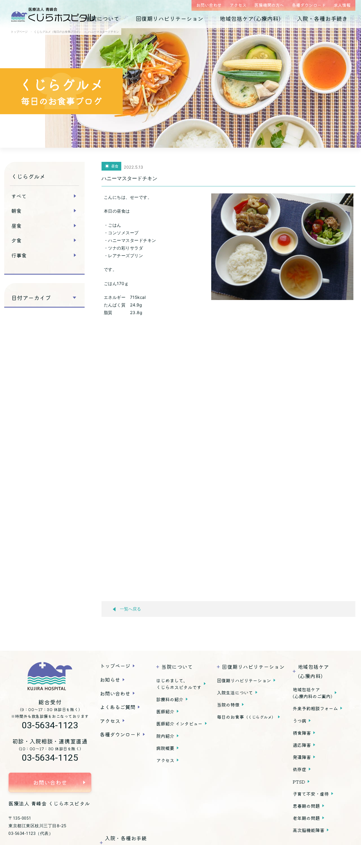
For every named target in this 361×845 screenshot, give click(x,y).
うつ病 (299, 720)
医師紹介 (165, 711)
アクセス (238, 5)
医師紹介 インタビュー (179, 723)
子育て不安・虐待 (311, 793)
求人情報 (342, 5)
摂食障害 (302, 732)
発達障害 (302, 757)
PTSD (299, 781)
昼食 (16, 225)
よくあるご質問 (117, 707)
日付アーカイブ (31, 297)
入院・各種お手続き (322, 18)
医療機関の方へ (269, 5)
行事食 (19, 255)
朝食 (16, 210)
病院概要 (165, 748)
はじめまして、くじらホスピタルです (178, 683)
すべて (19, 196)
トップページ (115, 665)
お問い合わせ (209, 5)
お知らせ (110, 679)
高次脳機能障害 (308, 830)
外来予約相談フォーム (315, 708)
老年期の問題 (306, 818)
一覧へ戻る (130, 609)
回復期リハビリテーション (169, 18)
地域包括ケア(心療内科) (250, 18)
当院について (102, 18)
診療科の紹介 (169, 699)
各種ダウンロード (309, 5)
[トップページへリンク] (50, 676)
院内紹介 (165, 736)
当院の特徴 (228, 704)
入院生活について (235, 692)
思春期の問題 (306, 805)
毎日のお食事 (246, 716)
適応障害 (302, 745)
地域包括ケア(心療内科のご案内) (312, 693)
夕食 (16, 240)
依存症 (299, 769)
